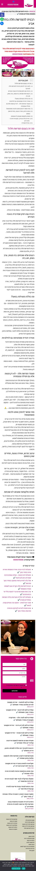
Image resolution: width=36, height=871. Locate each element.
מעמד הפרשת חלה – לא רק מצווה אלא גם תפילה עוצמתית (18, 105)
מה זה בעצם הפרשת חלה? (23, 83)
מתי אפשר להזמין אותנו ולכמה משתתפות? (18, 109)
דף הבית (32, 11)
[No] (33, 865)
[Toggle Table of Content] (31, 80)
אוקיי (23, 868)
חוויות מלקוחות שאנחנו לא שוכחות (20, 116)
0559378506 (13, 4)
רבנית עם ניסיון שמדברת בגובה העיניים (19, 91)
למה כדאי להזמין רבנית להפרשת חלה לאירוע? (19, 87)
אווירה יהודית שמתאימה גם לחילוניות (19, 101)
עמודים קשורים (25, 123)
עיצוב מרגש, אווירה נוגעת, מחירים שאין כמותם (19, 112)
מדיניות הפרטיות (16, 687)
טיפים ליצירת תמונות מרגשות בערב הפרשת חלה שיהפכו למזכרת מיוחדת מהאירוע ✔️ (20, 804)
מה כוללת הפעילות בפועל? (22, 99)
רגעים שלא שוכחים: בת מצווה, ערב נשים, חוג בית (18, 95)
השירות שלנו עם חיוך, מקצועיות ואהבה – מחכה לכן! (19, 120)
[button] (2, 15)
